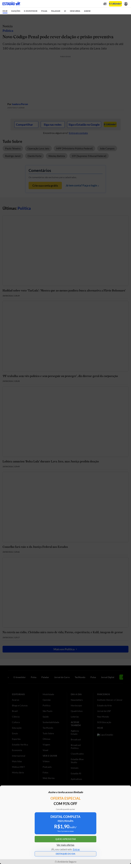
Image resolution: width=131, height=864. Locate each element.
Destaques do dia (65, 854)
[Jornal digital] (105, 4)
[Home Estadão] (11, 3)
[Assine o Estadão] (115, 4)
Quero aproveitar (65, 839)
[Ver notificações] (125, 4)
